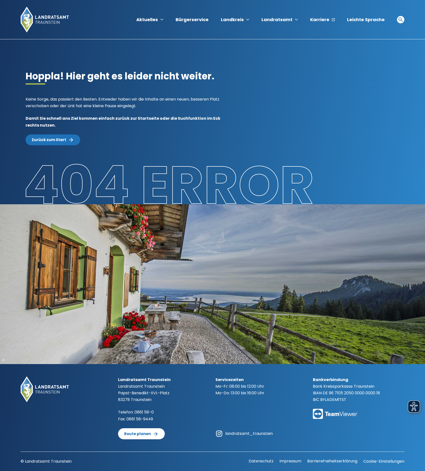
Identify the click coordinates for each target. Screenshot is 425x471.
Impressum (290, 461)
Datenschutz (261, 461)
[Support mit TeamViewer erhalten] (335, 410)
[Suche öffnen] (400, 19)
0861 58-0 (144, 412)
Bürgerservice (192, 19)
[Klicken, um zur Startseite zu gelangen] (45, 19)
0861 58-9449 (139, 419)
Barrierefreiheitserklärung (332, 461)
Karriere (319, 19)
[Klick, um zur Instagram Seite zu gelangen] (219, 433)
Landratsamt (276, 19)
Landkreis (232, 19)
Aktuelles (147, 19)
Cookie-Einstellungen (383, 461)
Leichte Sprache (366, 19)
